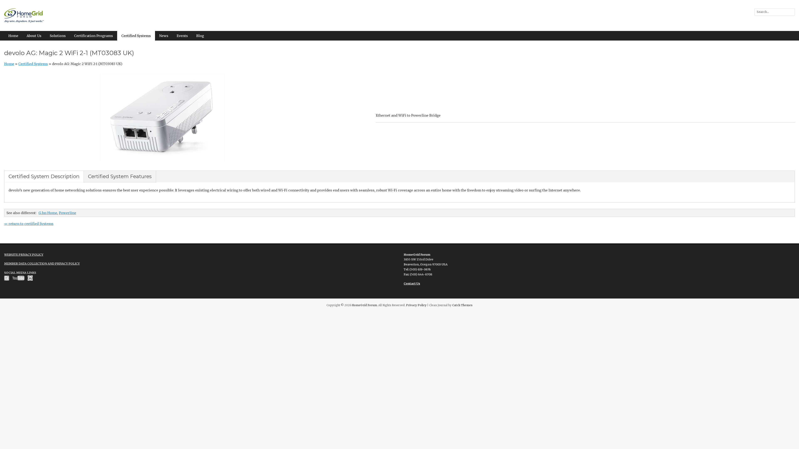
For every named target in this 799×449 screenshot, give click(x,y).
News (163, 36)
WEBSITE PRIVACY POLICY (23, 255)
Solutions (58, 36)
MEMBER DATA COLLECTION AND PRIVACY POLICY (42, 263)
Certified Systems (136, 36)
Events (182, 36)
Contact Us (412, 283)
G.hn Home (47, 213)
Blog (200, 36)
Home (13, 36)
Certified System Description (44, 176)
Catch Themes (462, 305)
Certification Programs (93, 36)
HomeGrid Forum (364, 305)
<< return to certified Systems (28, 224)
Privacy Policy (416, 305)
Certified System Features (120, 176)
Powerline (67, 213)
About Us (34, 36)
